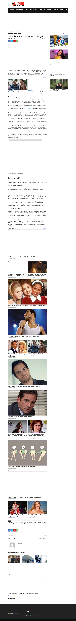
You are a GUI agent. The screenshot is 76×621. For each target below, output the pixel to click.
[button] (66, 9)
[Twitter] (12, 41)
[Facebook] (9, 41)
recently (29, 108)
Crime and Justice (19, 9)
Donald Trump (11, 522)
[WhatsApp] (17, 41)
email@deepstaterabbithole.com (34, 615)
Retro (11, 12)
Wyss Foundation (25, 523)
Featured (35, 9)
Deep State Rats (28, 9)
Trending (62, 9)
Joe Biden (39, 522)
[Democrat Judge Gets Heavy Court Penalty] (14, 559)
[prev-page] (9, 567)
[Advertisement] (38, 21)
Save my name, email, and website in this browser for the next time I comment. (23, 593)
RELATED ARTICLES (12, 552)
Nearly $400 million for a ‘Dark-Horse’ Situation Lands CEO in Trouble (16, 538)
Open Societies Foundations (13, 523)
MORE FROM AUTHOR (21, 552)
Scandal (40, 9)
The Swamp (56, 9)
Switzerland (20, 523)
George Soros (21, 522)
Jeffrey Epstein (35, 522)
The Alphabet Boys (48, 9)
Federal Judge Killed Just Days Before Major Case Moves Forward (39, 538)
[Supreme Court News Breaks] (28, 559)
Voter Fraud (19, 33)
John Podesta (44, 522)
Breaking (12, 9)
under (18, 114)
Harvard (30, 522)
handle (44, 101)
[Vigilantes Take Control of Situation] (41, 559)
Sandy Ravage (11, 38)
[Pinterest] (14, 41)
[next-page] (10, 567)
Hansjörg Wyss (26, 522)
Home (9, 31)
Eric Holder (16, 522)
